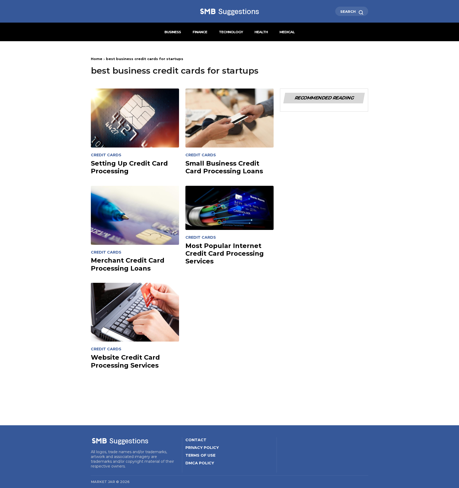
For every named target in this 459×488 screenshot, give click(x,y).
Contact (195, 439)
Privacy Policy (202, 447)
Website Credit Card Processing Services (125, 361)
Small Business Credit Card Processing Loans (224, 167)
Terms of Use (200, 455)
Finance (200, 32)
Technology (231, 32)
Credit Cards (106, 155)
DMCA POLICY (199, 463)
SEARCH (348, 11)
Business (172, 32)
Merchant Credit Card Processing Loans (127, 264)
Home (96, 59)
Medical (287, 32)
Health (261, 32)
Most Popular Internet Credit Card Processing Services (224, 253)
